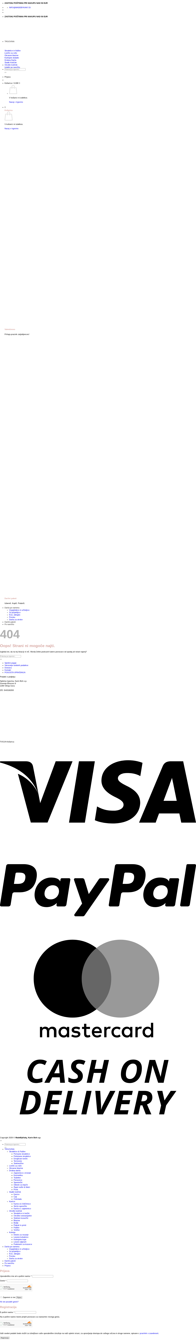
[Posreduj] (5, 72)
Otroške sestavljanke (23, 1216)
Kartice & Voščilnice (22, 1204)
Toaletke (17, 1178)
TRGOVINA (9, 41)
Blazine (17, 1220)
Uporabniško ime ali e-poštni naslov (16, 1276)
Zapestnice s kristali (22, 1173)
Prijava (19, 1297)
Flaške (16, 1227)
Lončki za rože (15, 1166)
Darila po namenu (12, 608)
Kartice (12, 1201)
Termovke (18, 1161)
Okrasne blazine (16, 1168)
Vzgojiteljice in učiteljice (19, 610)
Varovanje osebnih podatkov (16, 665)
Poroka (12, 617)
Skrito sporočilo (20, 1206)
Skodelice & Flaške (17, 1151)
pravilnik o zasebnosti (149, 1333)
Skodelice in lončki (21, 1213)
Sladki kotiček (15, 1192)
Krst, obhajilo (14, 615)
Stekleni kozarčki (21, 1218)
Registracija (5, 1338)
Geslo (3, 1281)
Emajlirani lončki (21, 1158)
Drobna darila (14, 1170)
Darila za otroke (16, 619)
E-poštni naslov (7, 1312)
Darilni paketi (10, 622)
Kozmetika (18, 1175)
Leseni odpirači (20, 1242)
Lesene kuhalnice (21, 1237)
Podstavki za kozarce (23, 1244)
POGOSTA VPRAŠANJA (15, 672)
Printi (16, 1189)
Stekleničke (18, 1163)
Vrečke (17, 1230)
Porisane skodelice (22, 1154)
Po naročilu (9, 624)
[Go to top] (1, 1140)
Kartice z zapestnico (22, 1208)
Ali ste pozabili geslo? (9, 1302)
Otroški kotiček (15, 1211)
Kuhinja (12, 1232)
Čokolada (18, 1199)
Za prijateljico (14, 612)
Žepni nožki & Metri (22, 1187)
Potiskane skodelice (22, 1156)
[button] (7, 77)
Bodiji (16, 1223)
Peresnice (18, 1180)
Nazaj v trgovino (16, 102)
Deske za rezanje (21, 1235)
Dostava (8, 668)
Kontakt (8, 670)
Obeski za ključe (21, 1185)
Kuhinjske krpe (20, 1239)
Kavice (16, 1194)
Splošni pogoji (10, 663)
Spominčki (18, 1182)
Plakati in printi (20, 1225)
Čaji (15, 1197)
